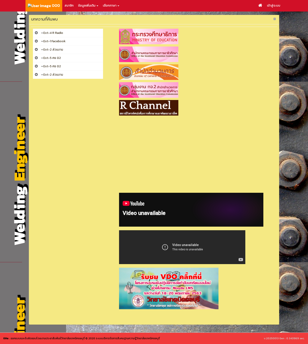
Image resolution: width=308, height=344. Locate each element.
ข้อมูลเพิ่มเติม (87, 5)
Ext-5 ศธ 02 (52, 58)
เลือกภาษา (110, 5)
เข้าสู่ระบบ (273, 5)
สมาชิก (69, 5)
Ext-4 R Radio (53, 32)
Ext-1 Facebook (54, 41)
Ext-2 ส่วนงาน (53, 49)
